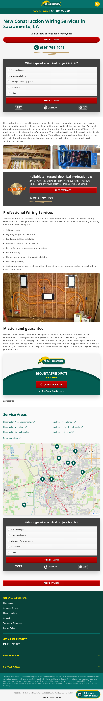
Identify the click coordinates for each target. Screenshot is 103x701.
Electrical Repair (18, 70)
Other (13, 93)
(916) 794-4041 (44, 197)
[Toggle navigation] (5, 4)
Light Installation (18, 76)
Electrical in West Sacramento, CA (19, 422)
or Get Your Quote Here (51, 391)
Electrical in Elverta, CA (63, 432)
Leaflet (96, 514)
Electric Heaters (10, 613)
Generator (15, 87)
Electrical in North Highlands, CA (68, 427)
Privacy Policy (9, 628)
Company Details (10, 608)
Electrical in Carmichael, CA (16, 432)
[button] (42, 479)
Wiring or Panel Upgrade (22, 81)
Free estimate (52, 39)
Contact (6, 618)
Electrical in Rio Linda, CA (64, 422)
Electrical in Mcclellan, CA (15, 427)
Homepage (8, 603)
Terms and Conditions (12, 623)
